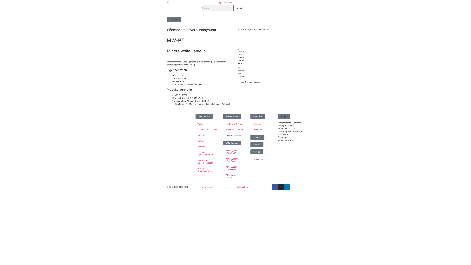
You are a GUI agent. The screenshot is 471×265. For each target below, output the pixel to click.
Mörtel (201, 135)
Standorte (257, 129)
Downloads (258, 159)
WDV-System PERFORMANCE (232, 168)
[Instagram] (281, 187)
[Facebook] (275, 187)
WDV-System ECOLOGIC (231, 160)
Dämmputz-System (234, 129)
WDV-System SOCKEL (231, 176)
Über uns (257, 124)
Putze (200, 124)
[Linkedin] (287, 187)
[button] (174, 19)
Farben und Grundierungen (205, 169)
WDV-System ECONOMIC (231, 151)
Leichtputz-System (234, 124)
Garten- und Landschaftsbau (205, 153)
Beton (200, 141)
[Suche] (233, 8)
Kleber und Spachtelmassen (205, 161)
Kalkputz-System (233, 135)
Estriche (201, 146)
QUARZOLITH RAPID (207, 129)
